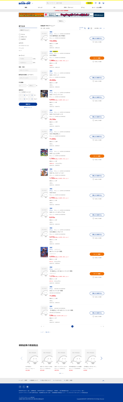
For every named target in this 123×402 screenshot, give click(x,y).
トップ (42, 332)
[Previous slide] (21, 358)
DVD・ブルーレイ (68, 7)
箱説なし (61, 21)
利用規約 (56, 390)
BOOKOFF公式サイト (23, 390)
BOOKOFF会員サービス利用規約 (44, 390)
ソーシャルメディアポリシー (76, 390)
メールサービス (57, 380)
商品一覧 (47, 332)
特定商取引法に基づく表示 (44, 392)
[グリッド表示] (91, 28)
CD (54, 7)
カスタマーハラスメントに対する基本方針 (27, 392)
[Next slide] (101, 358)
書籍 (26, 7)
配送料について (34, 380)
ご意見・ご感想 (68, 380)
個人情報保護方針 (63, 390)
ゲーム (83, 7)
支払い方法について (46, 380)
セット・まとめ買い (97, 7)
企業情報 (33, 390)
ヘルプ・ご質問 (23, 380)
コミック (40, 7)
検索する (28, 104)
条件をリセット (28, 107)
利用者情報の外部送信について (58, 392)
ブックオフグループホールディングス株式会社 (76, 392)
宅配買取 (89, 3)
